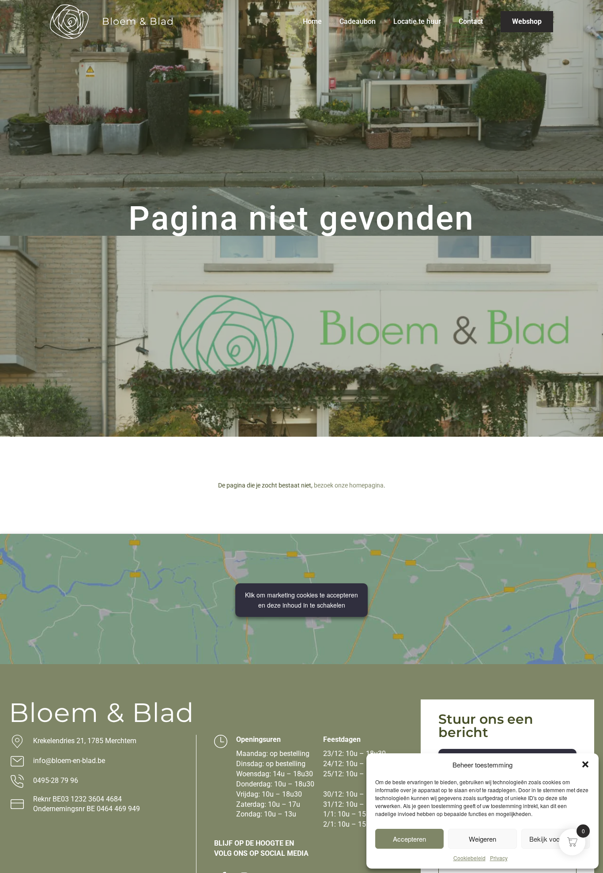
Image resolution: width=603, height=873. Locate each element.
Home (312, 21)
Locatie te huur (417, 21)
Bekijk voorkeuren (555, 838)
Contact (471, 21)
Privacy (499, 858)
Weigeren (482, 838)
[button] (585, 764)
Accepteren (409, 838)
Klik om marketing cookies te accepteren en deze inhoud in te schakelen (301, 599)
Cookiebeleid (469, 858)
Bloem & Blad (138, 21)
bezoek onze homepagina (349, 485)
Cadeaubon (357, 21)
